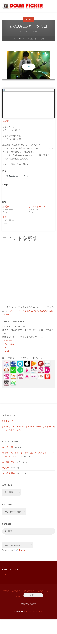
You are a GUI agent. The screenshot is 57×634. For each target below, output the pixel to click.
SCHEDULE (7, 421)
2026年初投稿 (8, 473)
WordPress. (38, 611)
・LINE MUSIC (8, 347)
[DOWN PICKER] (22, 6)
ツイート (6, 575)
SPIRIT (40, 591)
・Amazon (7, 340)
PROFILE (16, 591)
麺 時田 (5, 206)
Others (17, 596)
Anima (28, 611)
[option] (28, 65)
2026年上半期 (8, 462)
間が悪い (6, 468)
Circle (48, 591)
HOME (6, 591)
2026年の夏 (7, 447)
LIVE (28, 67)
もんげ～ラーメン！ (37, 206)
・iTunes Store (8, 344)
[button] (27, 75)
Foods (28, 19)
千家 (4, 217)
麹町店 (5, 121)
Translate (23, 550)
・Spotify (6, 351)
